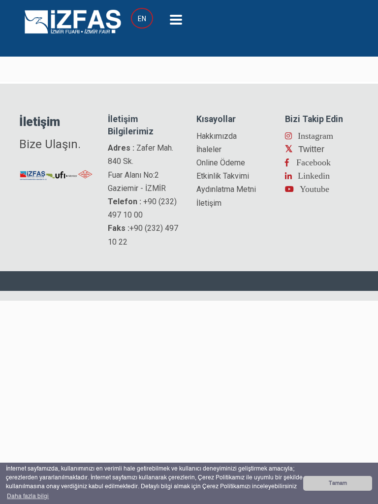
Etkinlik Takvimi (222, 176)
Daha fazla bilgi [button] (28, 497)
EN (142, 19)
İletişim (208, 203)
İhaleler (208, 149)
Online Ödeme (220, 162)
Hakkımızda (216, 136)
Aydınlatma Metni (226, 189)
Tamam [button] (338, 483)
